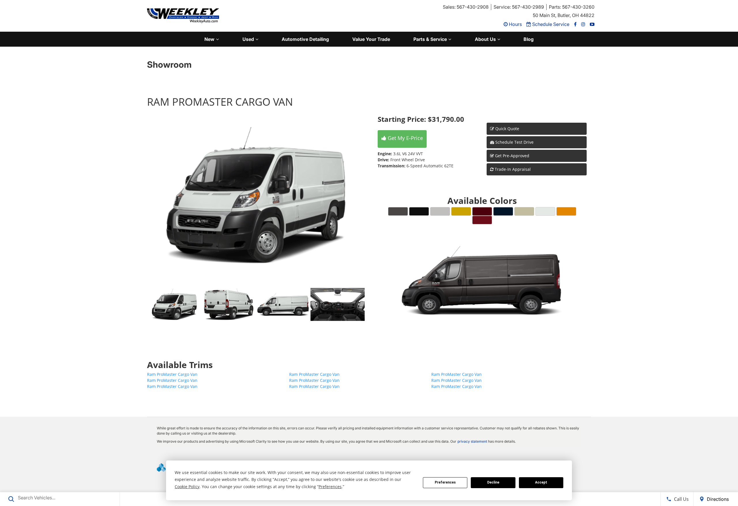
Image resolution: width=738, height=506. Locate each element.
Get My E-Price (404, 137)
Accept (541, 482)
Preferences (445, 482)
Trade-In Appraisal (512, 169)
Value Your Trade (371, 39)
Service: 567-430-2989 (519, 7)
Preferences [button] (330, 486)
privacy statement (472, 441)
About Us (485, 39)
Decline (493, 482)
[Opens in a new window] (575, 24)
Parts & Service (430, 39)
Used (248, 39)
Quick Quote (506, 128)
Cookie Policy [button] (187, 486)
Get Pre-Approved (512, 155)
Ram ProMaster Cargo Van (172, 374)
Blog (529, 39)
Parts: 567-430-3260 (571, 7)
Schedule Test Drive (514, 142)
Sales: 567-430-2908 (466, 7)
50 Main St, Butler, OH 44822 (563, 15)
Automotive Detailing (305, 39)
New (209, 39)
